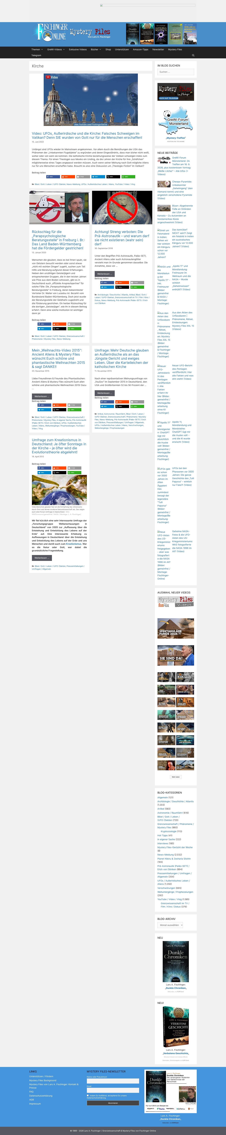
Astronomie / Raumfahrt (114, 414)
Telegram (36, 55)
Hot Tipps (162, 835)
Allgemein (162, 797)
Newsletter (158, 49)
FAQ (31, 1091)
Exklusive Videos (78, 49)
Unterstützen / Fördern (41, 1076)
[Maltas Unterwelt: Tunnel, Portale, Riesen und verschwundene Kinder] (185, 702)
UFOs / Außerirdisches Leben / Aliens (97, 184)
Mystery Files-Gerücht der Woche (175, 847)
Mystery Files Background (42, 1080)
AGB (31, 1099)
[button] (53, 176)
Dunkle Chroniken (176, 988)
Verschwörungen (135, 425)
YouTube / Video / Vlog (125, 184)
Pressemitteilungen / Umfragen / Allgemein (125, 422)
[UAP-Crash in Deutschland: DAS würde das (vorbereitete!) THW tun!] (185, 765)
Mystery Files (175, 49)
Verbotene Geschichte (175, 1053)
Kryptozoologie (168, 831)
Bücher (94, 49)
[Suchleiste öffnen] (193, 55)
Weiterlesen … (104, 274)
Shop (108, 49)
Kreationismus (73, 544)
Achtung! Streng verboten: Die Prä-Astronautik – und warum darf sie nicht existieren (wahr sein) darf (122, 238)
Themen (35, 49)
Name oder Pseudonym (97, 1077)
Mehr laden (176, 777)
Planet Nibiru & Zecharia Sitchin (174, 858)
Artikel (132, 295)
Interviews (162, 843)
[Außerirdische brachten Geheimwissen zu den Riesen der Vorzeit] (166, 727)
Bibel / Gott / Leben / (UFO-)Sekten (50, 184)
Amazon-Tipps (140, 49)
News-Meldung (73, 184)
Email (89, 1086)
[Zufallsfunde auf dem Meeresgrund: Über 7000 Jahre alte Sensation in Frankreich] (166, 715)
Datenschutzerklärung (40, 1095)
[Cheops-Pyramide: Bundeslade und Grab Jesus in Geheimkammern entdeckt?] (185, 715)
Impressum (35, 1103)
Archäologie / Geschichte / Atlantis (113, 295)
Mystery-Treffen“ (176, 138)
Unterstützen (122, 49)
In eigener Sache (64, 420)
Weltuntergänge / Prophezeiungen (60, 426)
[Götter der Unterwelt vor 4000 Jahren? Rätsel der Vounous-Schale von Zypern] (185, 690)
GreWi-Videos (54, 49)
